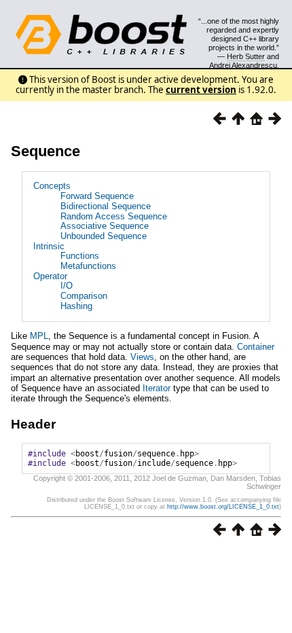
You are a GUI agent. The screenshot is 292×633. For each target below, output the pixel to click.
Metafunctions (88, 266)
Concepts (52, 186)
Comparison (83, 296)
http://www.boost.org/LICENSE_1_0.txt (223, 506)
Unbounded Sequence (103, 236)
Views (142, 357)
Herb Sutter (246, 56)
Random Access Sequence (113, 216)
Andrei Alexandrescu (243, 65)
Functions (79, 256)
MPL (39, 336)
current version (201, 90)
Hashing (76, 306)
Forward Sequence (97, 196)
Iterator (156, 388)
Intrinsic (49, 246)
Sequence (45, 151)
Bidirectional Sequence (105, 206)
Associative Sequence (104, 226)
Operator (50, 276)
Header (33, 424)
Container (255, 347)
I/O (66, 286)
